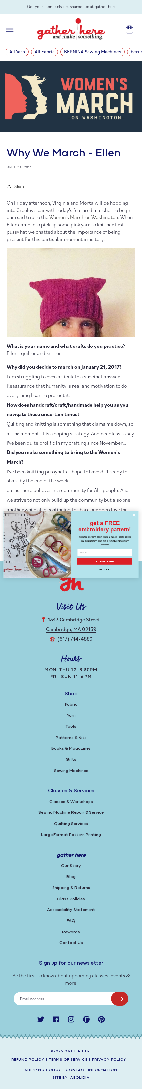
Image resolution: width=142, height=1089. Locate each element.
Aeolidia (79, 1078)
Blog (71, 877)
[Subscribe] (119, 999)
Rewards (71, 932)
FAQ (71, 921)
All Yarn (17, 52)
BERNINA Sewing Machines (92, 52)
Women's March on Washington (83, 217)
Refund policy (27, 1060)
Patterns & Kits (71, 738)
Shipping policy (43, 1070)
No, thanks (105, 569)
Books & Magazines (71, 748)
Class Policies (71, 899)
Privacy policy (109, 1060)
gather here (78, 1051)
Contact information (91, 1070)
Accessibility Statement (71, 910)
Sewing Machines (71, 771)
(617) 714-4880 (75, 638)
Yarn (71, 715)
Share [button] (19, 186)
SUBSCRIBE (104, 561)
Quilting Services (71, 824)
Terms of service (68, 1060)
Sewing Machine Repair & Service (71, 812)
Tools (71, 726)
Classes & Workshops (71, 802)
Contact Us (71, 943)
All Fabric (44, 52)
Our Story (71, 866)
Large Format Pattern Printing (71, 835)
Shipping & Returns (71, 888)
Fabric (71, 704)
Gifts (71, 759)
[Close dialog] (134, 515)
